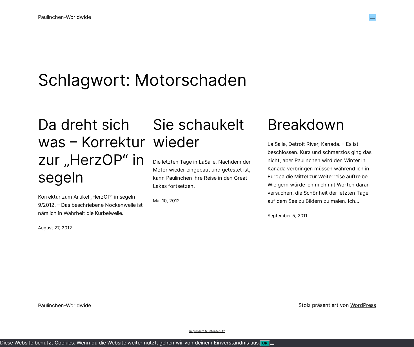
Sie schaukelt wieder (198, 133)
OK (265, 343)
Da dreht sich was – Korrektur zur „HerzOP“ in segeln (91, 151)
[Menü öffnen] (372, 17)
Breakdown (306, 124)
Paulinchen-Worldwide (64, 17)
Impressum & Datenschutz (207, 331)
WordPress (363, 305)
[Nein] (272, 344)
